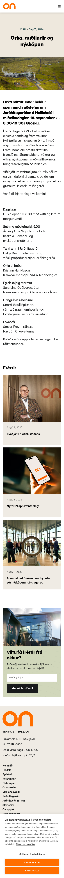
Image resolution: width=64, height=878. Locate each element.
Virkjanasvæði (11, 792)
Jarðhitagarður (11, 796)
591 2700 (23, 731)
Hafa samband (11, 814)
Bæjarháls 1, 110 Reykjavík (19, 739)
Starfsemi (8, 805)
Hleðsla (6, 770)
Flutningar (8, 783)
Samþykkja (32, 871)
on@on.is (8, 731)
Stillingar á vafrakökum (32, 854)
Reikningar (9, 779)
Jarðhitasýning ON (13, 800)
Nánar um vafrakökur (25, 844)
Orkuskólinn (9, 787)
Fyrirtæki (8, 774)
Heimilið (7, 765)
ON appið (8, 809)
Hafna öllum (32, 862)
